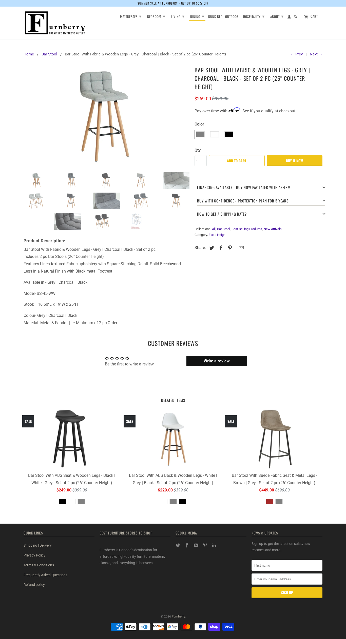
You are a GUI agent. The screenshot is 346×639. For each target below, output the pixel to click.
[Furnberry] (55, 22)
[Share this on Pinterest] (229, 248)
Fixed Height (217, 235)
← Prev (297, 54)
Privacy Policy (34, 555)
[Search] (296, 17)
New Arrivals (273, 229)
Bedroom (156, 16)
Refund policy (34, 585)
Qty (198, 150)
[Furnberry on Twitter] (178, 545)
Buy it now (294, 160)
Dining (197, 16)
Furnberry (178, 616)
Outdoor (232, 17)
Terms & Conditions (39, 565)
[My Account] (289, 17)
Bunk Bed (215, 17)
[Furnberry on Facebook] (187, 545)
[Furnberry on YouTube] (196, 545)
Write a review (217, 361)
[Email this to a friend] (241, 248)
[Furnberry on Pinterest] (205, 545)
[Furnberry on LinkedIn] (214, 545)
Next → (316, 54)
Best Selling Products (247, 229)
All (214, 229)
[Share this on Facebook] (220, 248)
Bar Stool (223, 229)
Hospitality (254, 16)
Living (178, 16)
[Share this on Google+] (235, 248)
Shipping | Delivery (38, 545)
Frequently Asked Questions (45, 575)
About (277, 16)
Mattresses (131, 16)
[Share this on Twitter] (211, 248)
